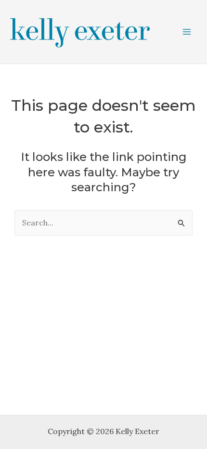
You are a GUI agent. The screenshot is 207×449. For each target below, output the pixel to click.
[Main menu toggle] (186, 31)
